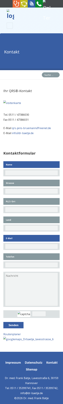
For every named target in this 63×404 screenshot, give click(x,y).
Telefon (10, 256)
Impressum (13, 362)
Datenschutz (33, 362)
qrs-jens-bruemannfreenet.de (31, 128)
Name (9, 164)
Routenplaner (12, 334)
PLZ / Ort (10, 201)
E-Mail (9, 238)
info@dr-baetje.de (31, 393)
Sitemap (31, 369)
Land (8, 219)
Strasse (10, 183)
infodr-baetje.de (23, 133)
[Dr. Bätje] (10, 16)
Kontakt (52, 362)
